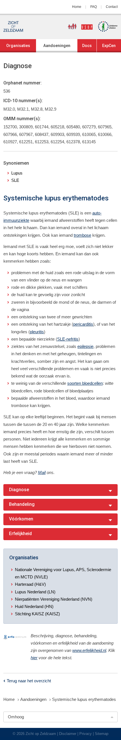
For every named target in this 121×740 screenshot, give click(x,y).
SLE (15, 180)
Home (76, 7)
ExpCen (109, 45)
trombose (82, 235)
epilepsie (85, 346)
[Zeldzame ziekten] (106, 26)
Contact (112, 7)
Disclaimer (67, 734)
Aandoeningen (56, 45)
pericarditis (83, 324)
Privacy (85, 734)
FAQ (93, 7)
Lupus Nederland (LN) (35, 591)
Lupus (17, 173)
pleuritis (37, 331)
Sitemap (101, 734)
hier (34, 657)
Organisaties (18, 45)
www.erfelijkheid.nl (89, 650)
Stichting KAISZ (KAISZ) (37, 613)
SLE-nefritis (68, 339)
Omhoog (16, 716)
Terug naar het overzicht (29, 680)
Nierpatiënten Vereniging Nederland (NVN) (53, 599)
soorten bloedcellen (85, 383)
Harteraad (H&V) (30, 584)
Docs (87, 45)
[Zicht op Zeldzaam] (13, 26)
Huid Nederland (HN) (34, 606)
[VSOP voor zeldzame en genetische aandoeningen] (78, 26)
